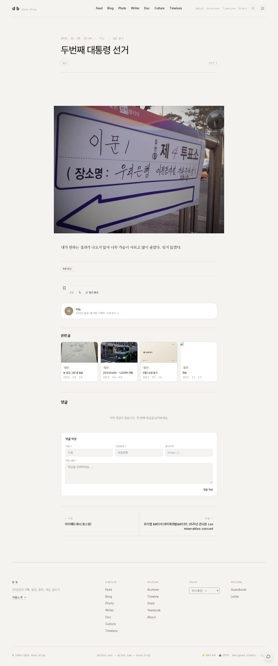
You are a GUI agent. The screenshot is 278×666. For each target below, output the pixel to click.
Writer (135, 8)
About (200, 8)
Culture (159, 8)
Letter (235, 596)
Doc (147, 8)
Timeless (175, 8)
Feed (99, 8)
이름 (68, 446)
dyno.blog (29, 9)
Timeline (229, 8)
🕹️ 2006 (223, 655)
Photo (122, 8)
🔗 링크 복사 (91, 292)
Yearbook (154, 610)
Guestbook (238, 589)
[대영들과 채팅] (268, 656)
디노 (102, 38)
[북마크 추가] (64, 288)
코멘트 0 (212, 62)
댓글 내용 (70, 460)
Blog (110, 8)
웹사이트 (169, 446)
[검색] (253, 8)
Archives (213, 8)
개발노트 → (19, 597)
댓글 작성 (208, 489)
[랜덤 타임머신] (262, 8)
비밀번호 (120, 446)
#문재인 (67, 268)
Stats (243, 8)
